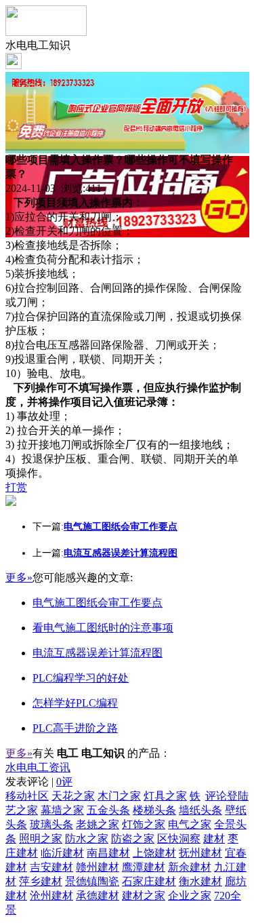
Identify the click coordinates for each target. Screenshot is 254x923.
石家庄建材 (149, 881)
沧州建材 (51, 895)
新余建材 (189, 867)
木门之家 (119, 796)
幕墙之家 (62, 810)
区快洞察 (178, 838)
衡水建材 (200, 881)
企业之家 (189, 895)
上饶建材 (154, 853)
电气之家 (189, 824)
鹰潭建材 (143, 867)
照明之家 (40, 838)
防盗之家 (132, 838)
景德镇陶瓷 (92, 881)
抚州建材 (200, 853)
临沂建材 (62, 853)
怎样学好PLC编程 (75, 703)
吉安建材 (51, 867)
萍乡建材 (40, 881)
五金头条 (108, 810)
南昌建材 (108, 853)
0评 (64, 781)
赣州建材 (97, 867)
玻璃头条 (51, 824)
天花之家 (73, 796)
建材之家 (143, 895)
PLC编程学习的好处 (81, 678)
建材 (214, 838)
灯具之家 (165, 796)
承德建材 (97, 895)
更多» (19, 577)
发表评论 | (38, 781)
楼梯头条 (154, 810)
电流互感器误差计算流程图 (98, 653)
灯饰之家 (143, 824)
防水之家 (86, 838)
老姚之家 (97, 824)
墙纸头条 (200, 810)
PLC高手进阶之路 (75, 728)
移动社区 (27, 796)
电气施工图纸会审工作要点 (98, 602)
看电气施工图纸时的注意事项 (103, 627)
